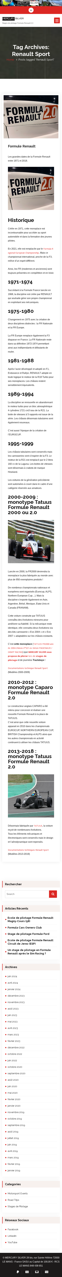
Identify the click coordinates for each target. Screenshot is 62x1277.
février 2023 (14, 1041)
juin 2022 (12, 1060)
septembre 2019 (16, 1125)
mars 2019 (13, 1157)
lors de (30, 656)
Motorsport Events (20, 137)
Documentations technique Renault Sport (28, 668)
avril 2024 (13, 982)
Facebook (13, 1229)
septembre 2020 (16, 1073)
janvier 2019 (14, 1170)
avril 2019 (13, 1151)
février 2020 (14, 1099)
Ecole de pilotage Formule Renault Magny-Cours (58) (30, 919)
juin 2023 (12, 1015)
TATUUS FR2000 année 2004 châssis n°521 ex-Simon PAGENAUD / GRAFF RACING (30, 647)
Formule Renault (21, 146)
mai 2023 (12, 1021)
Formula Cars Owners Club (25, 927)
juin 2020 (12, 1086)
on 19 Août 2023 (20, 133)
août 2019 (13, 1131)
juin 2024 (12, 976)
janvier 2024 (14, 989)
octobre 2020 (15, 1067)
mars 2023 (13, 1034)
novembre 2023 (16, 1002)
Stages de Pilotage (34, 137)
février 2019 (14, 1164)
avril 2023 (13, 1028)
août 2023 (13, 1008)
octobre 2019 (15, 1118)
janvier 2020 (14, 1105)
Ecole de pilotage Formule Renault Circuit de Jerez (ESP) (30, 942)
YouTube (12, 1242)
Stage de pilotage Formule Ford (28, 933)
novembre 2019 (16, 1112)
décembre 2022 (16, 1047)
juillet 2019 (13, 1138)
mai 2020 (13, 1092)
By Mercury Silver (39, 133)
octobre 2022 (15, 1054)
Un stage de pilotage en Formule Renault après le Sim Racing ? (29, 952)
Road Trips (13, 1200)
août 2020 (13, 1080)
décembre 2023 (16, 995)
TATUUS (38, 825)
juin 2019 (12, 1144)
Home (10, 59)
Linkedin (12, 1236)
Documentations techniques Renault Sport (28, 849)
